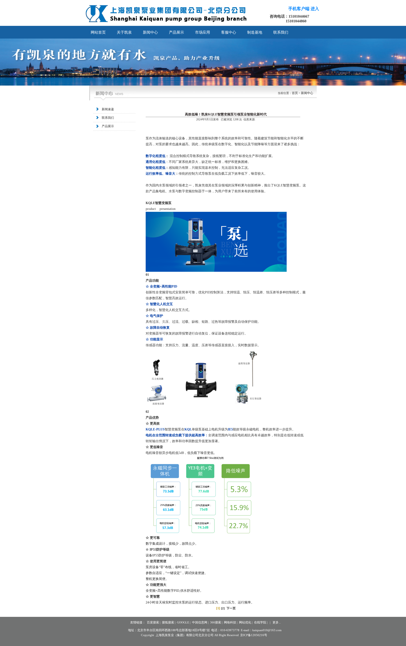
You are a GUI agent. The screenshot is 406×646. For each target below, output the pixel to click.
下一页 (231, 608)
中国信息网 (199, 622)
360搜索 (215, 622)
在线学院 (260, 622)
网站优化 (245, 622)
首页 (295, 93)
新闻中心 (307, 93)
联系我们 (108, 117)
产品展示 (108, 126)
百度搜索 (153, 622)
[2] (223, 608)
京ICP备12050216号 (253, 635)
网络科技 (230, 622)
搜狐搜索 (168, 622)
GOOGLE (183, 622)
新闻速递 (108, 109)
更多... (277, 622)
